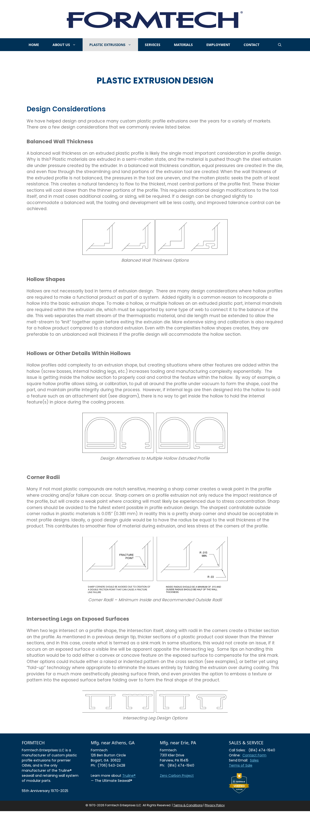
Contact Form (254, 755)
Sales (254, 760)
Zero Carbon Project (177, 775)
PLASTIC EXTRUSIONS (107, 44)
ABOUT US (61, 44)
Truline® (129, 775)
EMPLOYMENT (218, 44)
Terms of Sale (240, 765)
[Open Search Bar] (279, 44)
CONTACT (251, 44)
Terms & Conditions (188, 805)
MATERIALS (183, 44)
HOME (34, 44)
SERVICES (152, 44)
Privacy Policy (215, 805)
